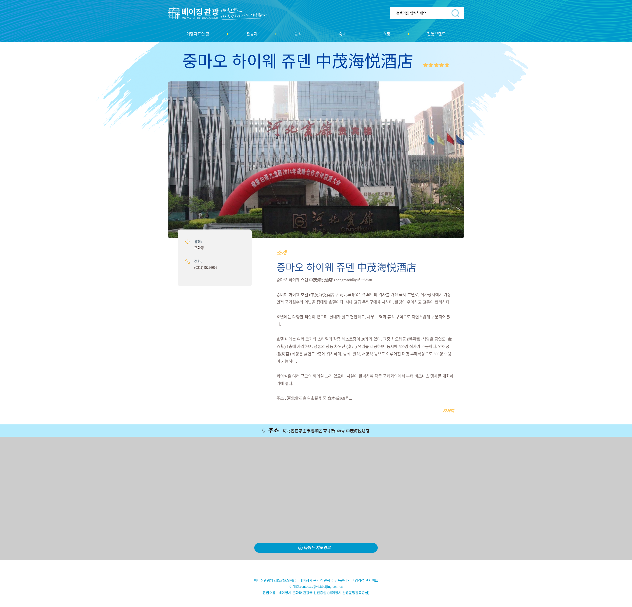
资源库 (221, 13)
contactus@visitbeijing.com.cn (321, 586)
